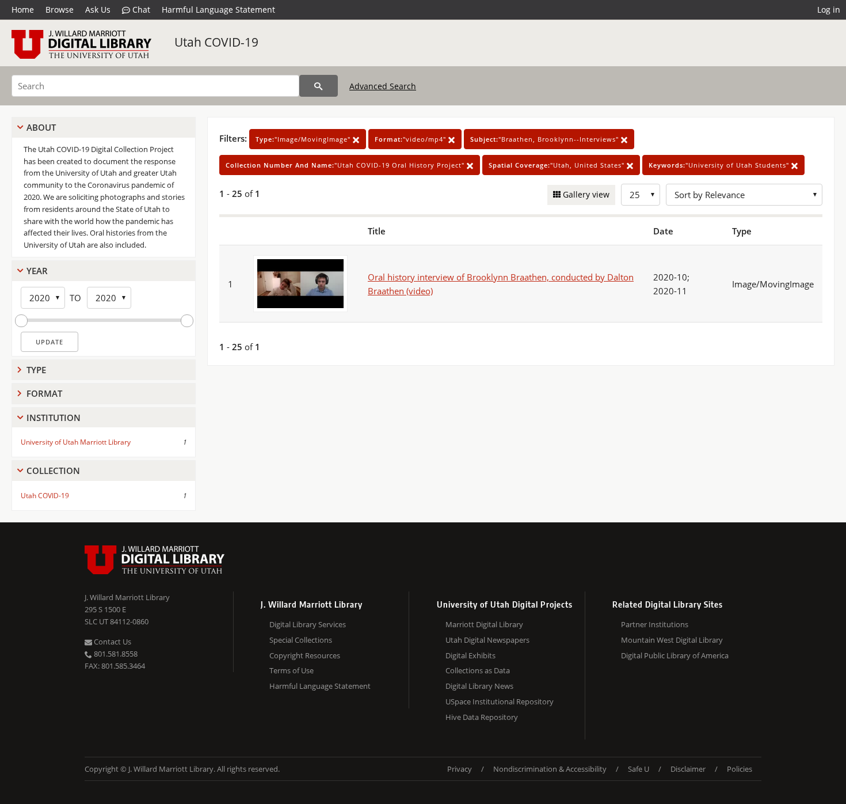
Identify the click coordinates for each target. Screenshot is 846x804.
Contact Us (111, 641)
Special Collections (300, 640)
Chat (140, 9)
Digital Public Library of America (675, 655)
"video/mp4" (411, 139)
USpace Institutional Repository (499, 701)
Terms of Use (291, 670)
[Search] (318, 86)
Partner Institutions (654, 624)
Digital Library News (479, 686)
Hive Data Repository (481, 717)
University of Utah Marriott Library (76, 442)
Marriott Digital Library (484, 624)
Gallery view (585, 194)
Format (44, 393)
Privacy (459, 769)
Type (36, 370)
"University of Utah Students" (720, 165)
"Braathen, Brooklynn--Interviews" (545, 139)
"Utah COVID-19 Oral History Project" (346, 165)
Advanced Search (382, 86)
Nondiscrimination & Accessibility (550, 769)
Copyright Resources (304, 655)
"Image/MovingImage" (304, 139)
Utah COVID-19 (216, 42)
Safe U (638, 769)
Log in (828, 9)
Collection (53, 470)
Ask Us (97, 9)
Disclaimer (688, 769)
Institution (53, 417)
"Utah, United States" (558, 165)
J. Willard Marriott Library (127, 597)
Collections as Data (477, 670)
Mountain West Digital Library (672, 640)
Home (23, 9)
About (41, 127)
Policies (739, 769)
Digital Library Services (307, 624)
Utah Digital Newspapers (487, 640)
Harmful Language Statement (218, 9)
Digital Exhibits (470, 655)
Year (37, 270)
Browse (59, 9)
